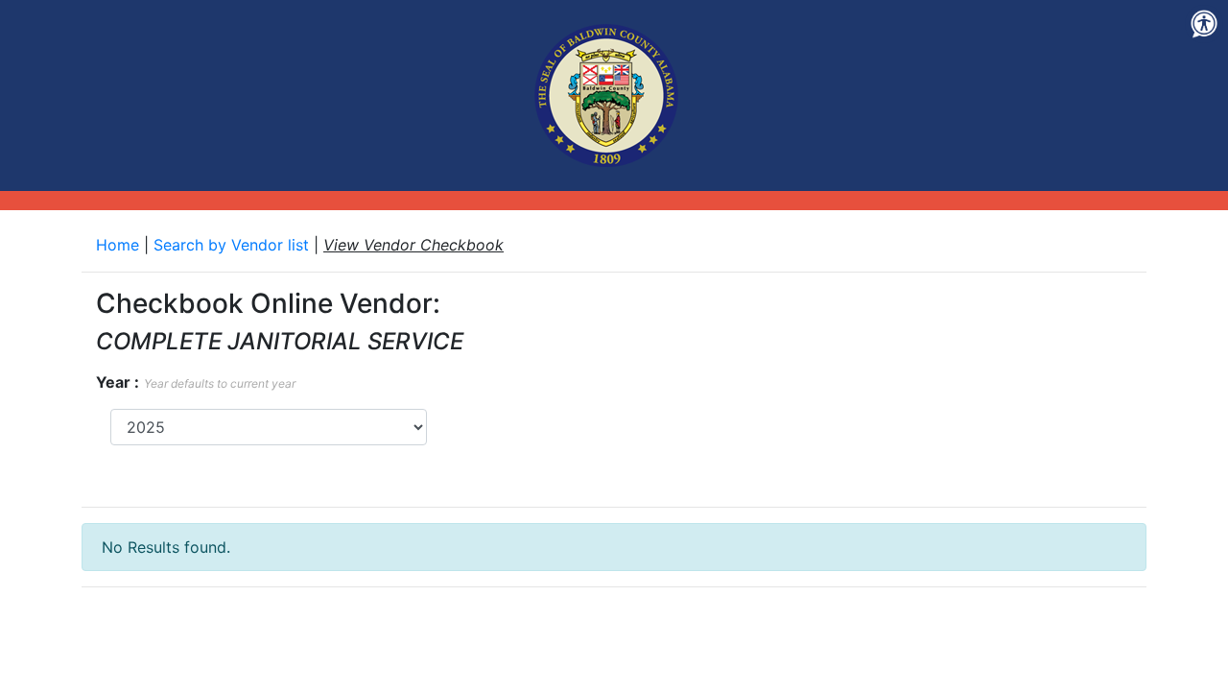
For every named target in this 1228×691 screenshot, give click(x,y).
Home (120, 244)
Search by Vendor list (234, 244)
